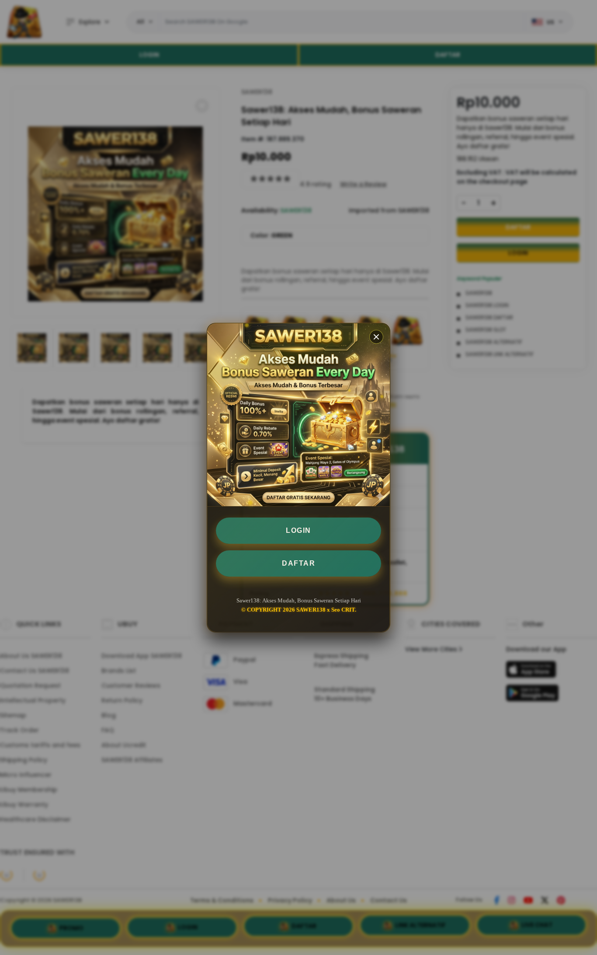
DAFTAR (298, 563)
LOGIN (298, 530)
